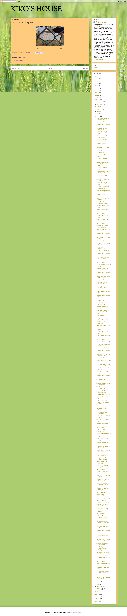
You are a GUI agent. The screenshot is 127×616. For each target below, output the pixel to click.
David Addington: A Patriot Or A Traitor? (104, 172)
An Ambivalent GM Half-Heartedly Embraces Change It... (103, 402)
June (98, 116)
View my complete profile (100, 59)
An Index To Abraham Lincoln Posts (102, 144)
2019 (96, 76)
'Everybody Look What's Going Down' (103, 244)
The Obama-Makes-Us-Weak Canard (103, 247)
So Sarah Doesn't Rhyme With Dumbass (103, 451)
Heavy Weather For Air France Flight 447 (103, 458)
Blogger (79, 612)
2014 (96, 88)
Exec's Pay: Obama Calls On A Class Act (103, 364)
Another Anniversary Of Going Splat (103, 179)
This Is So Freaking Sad (103, 341)
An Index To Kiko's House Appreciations (103, 383)
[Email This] (35, 53)
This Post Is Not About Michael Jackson (103, 118)
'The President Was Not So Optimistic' (103, 303)
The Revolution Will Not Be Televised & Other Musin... (103, 258)
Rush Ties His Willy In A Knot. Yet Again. (103, 391)
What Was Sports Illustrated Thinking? (103, 501)
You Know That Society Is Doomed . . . (103, 198)
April (98, 584)
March (99, 586)
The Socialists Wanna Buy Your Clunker (104, 361)
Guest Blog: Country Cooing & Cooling (102, 202)
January (99, 591)
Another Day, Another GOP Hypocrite (102, 226)
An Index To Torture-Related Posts (102, 489)
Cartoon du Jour (101, 122)
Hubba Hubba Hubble (102, 575)
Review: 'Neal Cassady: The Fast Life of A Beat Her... (103, 164)
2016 (96, 83)
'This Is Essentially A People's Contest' (102, 140)
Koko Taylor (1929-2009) (103, 498)
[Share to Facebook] (40, 53)
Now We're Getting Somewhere (102, 409)
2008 (96, 594)
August (99, 111)
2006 (96, 599)
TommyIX (68, 612)
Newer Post (15, 68)
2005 (96, 601)
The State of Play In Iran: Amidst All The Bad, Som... (103, 312)
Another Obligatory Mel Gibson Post (103, 269)
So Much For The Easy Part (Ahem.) (103, 480)
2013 (96, 90)
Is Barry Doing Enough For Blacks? (103, 412)
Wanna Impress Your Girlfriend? (102, 462)
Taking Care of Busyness (103, 394)
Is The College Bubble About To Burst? (103, 571)
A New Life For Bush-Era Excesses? (103, 447)
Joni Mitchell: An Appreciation (101, 380)
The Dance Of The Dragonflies (102, 128)
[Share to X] (39, 53)
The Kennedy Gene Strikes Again (102, 322)
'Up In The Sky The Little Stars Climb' (103, 578)
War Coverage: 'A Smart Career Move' (103, 230)
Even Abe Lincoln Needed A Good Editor (104, 299)
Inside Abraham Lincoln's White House (103, 187)
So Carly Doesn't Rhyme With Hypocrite (103, 454)
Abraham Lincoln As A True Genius (102, 136)
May (98, 581)
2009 (96, 100)
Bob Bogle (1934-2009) (103, 251)
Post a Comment (18, 60)
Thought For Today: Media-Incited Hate (102, 318)
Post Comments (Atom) (54, 72)
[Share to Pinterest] (42, 53)
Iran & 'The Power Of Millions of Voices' (102, 220)
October (99, 106)
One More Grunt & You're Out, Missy (103, 292)
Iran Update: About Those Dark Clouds (104, 276)
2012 (96, 92)
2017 (96, 81)
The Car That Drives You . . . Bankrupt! (104, 476)
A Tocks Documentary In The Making (103, 151)
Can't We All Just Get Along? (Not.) (102, 466)
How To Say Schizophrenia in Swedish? (102, 287)
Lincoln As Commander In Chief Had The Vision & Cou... (104, 435)
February (99, 589)
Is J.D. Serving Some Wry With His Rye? (103, 368)
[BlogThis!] (37, 53)
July (98, 113)
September (100, 109)
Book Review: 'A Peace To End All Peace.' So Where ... (104, 535)
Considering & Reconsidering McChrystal (101, 548)
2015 (96, 85)
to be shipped (49, 49)
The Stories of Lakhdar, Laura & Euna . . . (103, 387)
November (100, 104)
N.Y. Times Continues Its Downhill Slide (103, 354)
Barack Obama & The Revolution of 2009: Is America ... (103, 557)
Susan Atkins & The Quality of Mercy (102, 283)
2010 (96, 97)
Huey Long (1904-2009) (103, 325)
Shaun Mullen (102, 22)
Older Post (84, 68)
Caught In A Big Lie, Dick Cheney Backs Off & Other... (103, 484)
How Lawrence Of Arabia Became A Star (103, 540)
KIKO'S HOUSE (36, 9)
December (100, 102)
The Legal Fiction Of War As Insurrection (103, 191)
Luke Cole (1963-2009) (103, 348)
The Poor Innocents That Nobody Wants (103, 564)
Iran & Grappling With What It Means (102, 210)
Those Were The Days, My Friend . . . (103, 568)
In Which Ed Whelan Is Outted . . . (103, 430)
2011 (96, 95)
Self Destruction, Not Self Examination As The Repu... (103, 510)
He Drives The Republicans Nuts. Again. (102, 517)
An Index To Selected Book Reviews (102, 424)
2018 (96, 78)
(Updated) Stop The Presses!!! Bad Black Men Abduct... (103, 522)
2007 (96, 596)
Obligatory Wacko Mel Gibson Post (102, 505)
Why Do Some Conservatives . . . (102, 495)
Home (50, 68)
